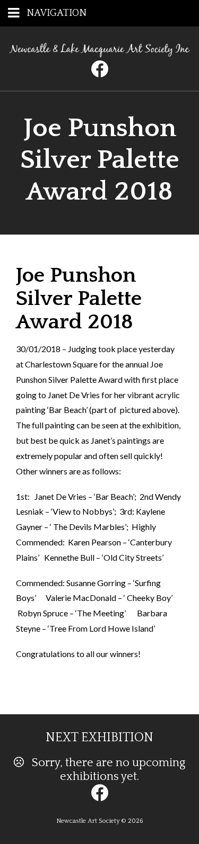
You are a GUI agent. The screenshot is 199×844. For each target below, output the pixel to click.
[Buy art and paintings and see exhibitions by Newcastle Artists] (99, 54)
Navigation (56, 13)
